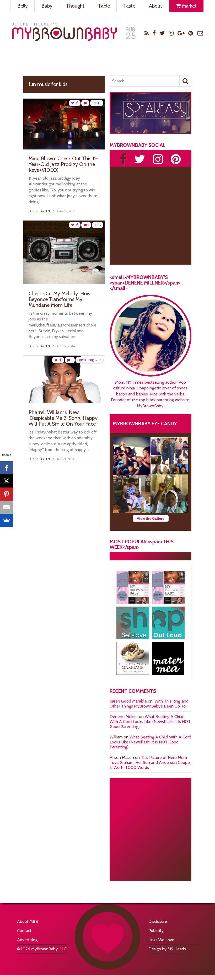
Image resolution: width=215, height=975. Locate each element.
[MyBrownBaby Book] (132, 587)
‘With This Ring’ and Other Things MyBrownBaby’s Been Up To (149, 704)
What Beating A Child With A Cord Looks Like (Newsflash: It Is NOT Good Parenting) (150, 721)
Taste (129, 6)
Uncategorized (89, 360)
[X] (6, 481)
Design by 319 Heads (167, 948)
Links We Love (161, 939)
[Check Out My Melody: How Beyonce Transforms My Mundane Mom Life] (64, 282)
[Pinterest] (6, 494)
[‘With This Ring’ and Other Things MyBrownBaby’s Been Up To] (169, 456)
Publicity (156, 930)
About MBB (27, 921)
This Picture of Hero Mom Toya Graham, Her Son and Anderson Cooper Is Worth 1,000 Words (150, 762)
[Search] (185, 81)
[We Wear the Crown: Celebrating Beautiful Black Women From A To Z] (131, 456)
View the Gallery (150, 518)
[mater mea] (168, 658)
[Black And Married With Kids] (132, 658)
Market (189, 6)
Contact (24, 930)
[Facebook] (6, 467)
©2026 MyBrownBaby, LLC (41, 948)
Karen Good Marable (128, 701)
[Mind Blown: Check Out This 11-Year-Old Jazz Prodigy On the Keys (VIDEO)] (64, 148)
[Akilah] (132, 623)
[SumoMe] (6, 520)
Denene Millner (124, 716)
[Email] (6, 507)
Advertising (27, 939)
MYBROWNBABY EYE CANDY (145, 423)
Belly (22, 6)
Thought (75, 6)
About (155, 6)
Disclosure (157, 921)
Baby (46, 6)
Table (104, 6)
